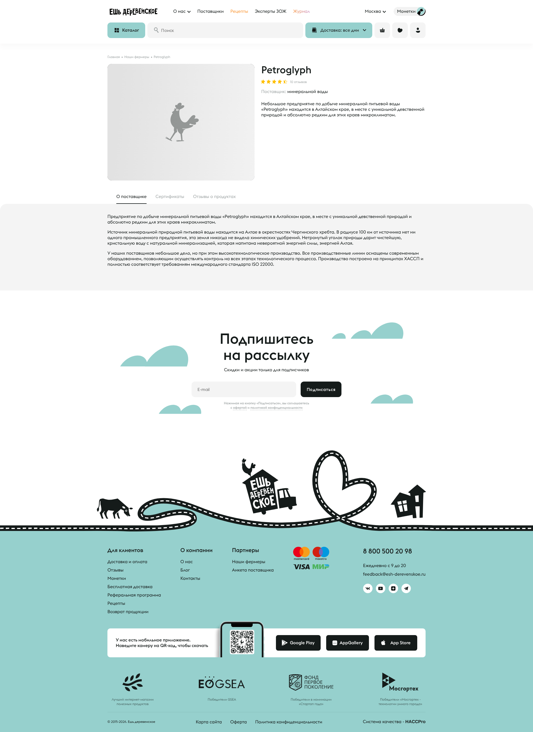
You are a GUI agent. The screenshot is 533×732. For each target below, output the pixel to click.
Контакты (190, 578)
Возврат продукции (128, 611)
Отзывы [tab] (214, 196)
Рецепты (116, 603)
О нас (186, 561)
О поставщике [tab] (131, 196)
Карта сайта (209, 722)
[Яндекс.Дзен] (393, 588)
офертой (240, 408)
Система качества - (394, 721)
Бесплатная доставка (129, 586)
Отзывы (115, 570)
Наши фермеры (248, 561)
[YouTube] (380, 588)
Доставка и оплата (127, 561)
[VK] (368, 588)
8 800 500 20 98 (387, 551)
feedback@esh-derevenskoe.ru (394, 574)
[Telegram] (406, 588)
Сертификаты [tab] (169, 196)
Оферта (238, 722)
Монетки (116, 578)
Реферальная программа (134, 595)
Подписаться (321, 389)
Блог (185, 570)
